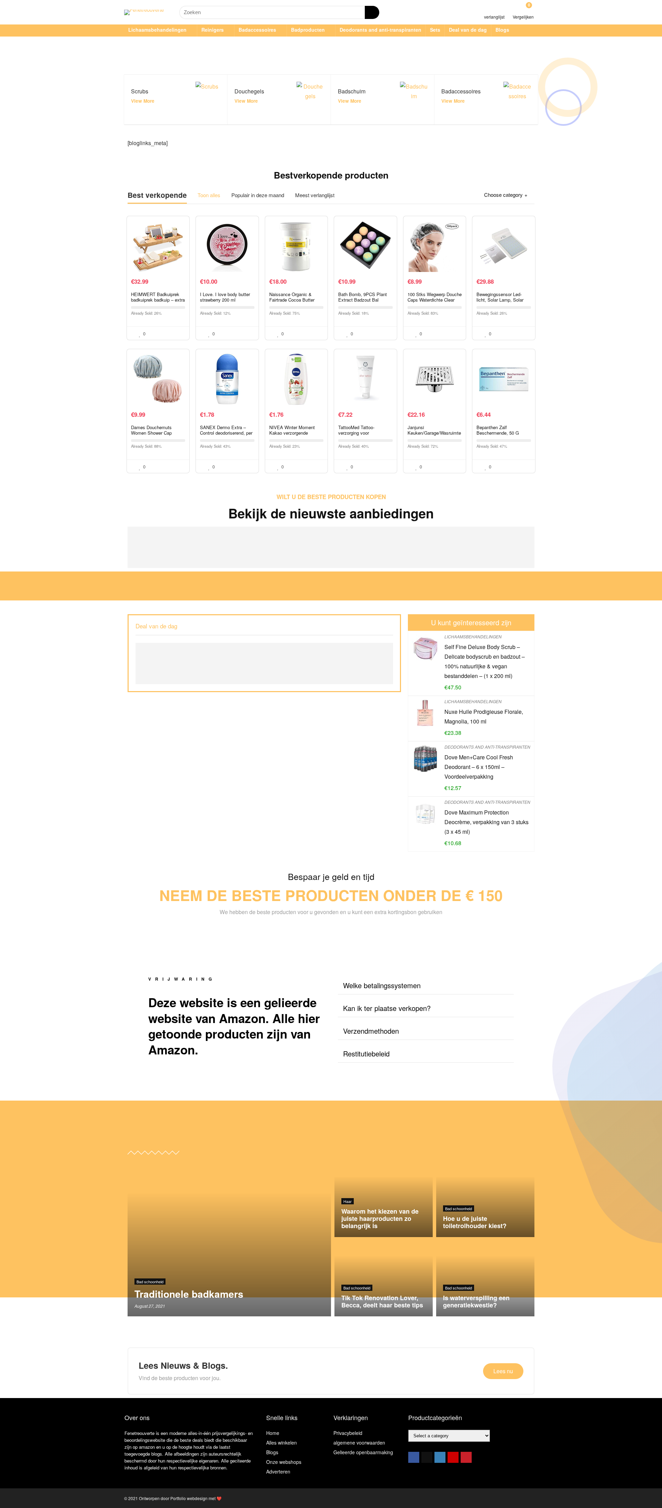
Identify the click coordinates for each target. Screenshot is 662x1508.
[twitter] (426, 1457)
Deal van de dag (468, 29)
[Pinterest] (466, 1457)
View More (142, 101)
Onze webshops (283, 1461)
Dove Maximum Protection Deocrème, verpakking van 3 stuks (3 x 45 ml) (486, 822)
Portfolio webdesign (189, 1498)
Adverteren (278, 1471)
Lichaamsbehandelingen (157, 29)
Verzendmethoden (371, 1031)
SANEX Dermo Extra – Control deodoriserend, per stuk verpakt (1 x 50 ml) (226, 433)
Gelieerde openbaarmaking (363, 1452)
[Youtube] (453, 1457)
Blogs (502, 29)
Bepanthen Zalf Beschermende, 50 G (498, 430)
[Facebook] (413, 1457)
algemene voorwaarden (359, 1442)
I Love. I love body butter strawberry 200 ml (225, 297)
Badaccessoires (257, 29)
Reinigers (212, 29)
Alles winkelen (281, 1442)
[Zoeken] (372, 12)
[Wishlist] (494, 9)
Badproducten (308, 29)
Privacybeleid (347, 1432)
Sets (435, 29)
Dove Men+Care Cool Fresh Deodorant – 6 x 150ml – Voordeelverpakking (478, 766)
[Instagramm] (439, 1457)
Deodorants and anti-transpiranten (380, 29)
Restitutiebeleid (366, 1054)
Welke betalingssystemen (382, 985)
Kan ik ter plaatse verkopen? (387, 1008)
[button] (426, 985)
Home (272, 1432)
